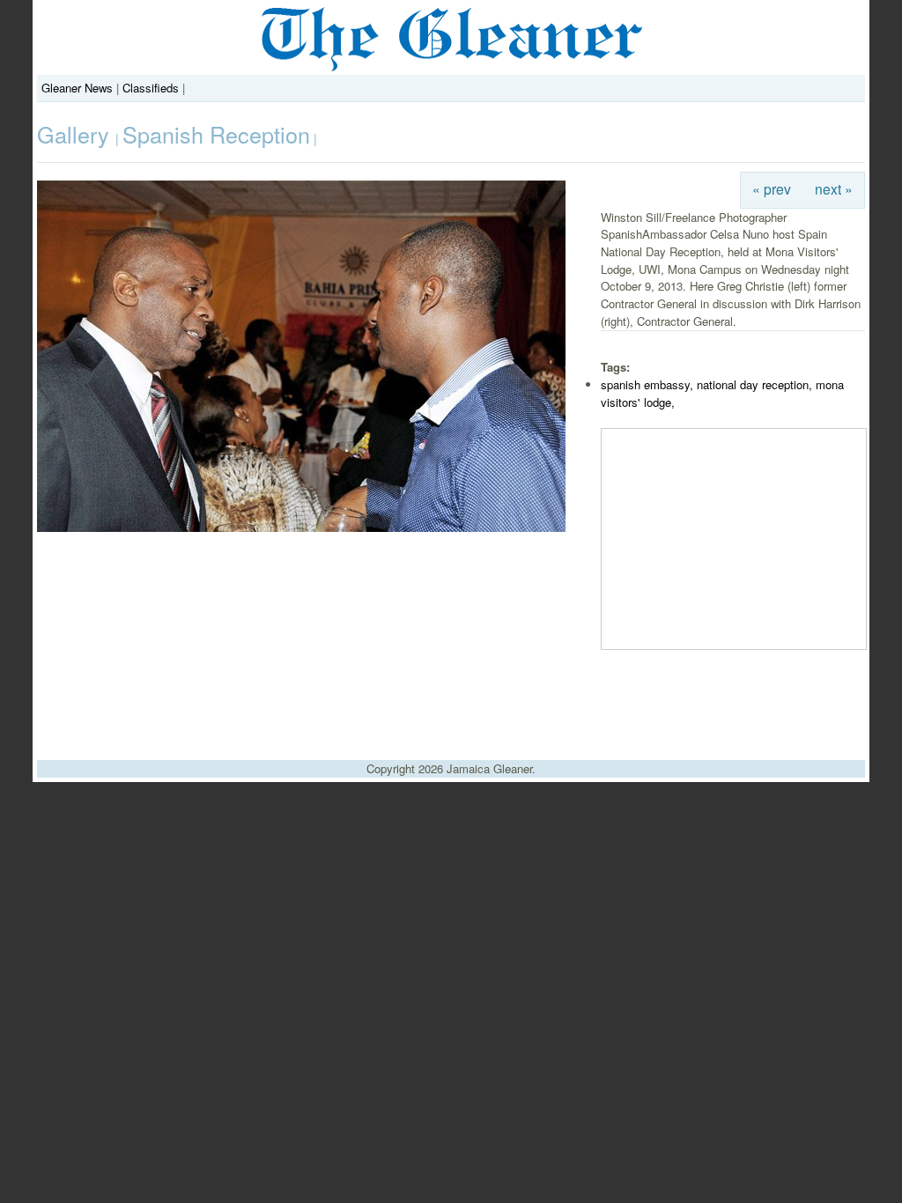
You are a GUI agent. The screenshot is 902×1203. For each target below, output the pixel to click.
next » (834, 188)
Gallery (76, 134)
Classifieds (150, 87)
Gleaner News (77, 87)
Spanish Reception (216, 134)
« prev (771, 188)
